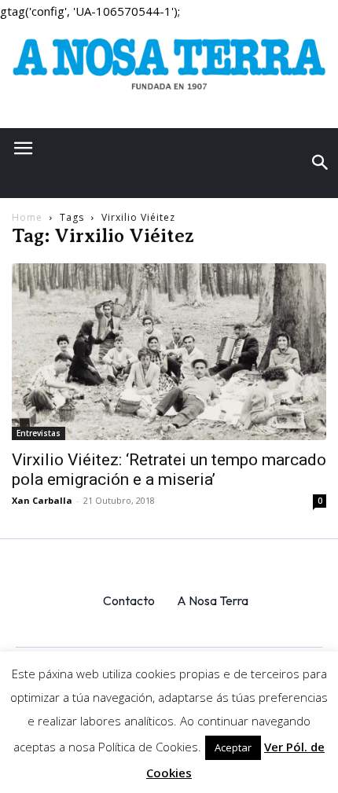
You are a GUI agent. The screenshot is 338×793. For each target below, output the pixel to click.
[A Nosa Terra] (169, 69)
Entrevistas (39, 433)
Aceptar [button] (233, 747)
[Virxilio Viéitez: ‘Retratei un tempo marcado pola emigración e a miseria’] (169, 351)
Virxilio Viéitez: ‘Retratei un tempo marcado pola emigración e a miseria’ (169, 469)
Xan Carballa (42, 500)
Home (27, 217)
